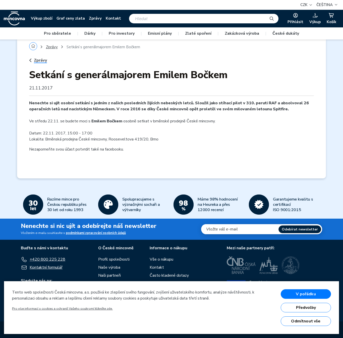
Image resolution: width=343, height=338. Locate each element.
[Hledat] (271, 18)
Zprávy (95, 18)
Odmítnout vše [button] (305, 321)
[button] (326, 5)
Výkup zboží (41, 18)
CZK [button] (304, 4)
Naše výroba (109, 267)
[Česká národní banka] (241, 265)
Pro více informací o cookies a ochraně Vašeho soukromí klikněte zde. (62, 308)
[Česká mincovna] (14, 19)
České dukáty (285, 33)
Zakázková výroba (242, 33)
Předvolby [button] (306, 307)
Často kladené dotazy (169, 275)
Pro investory (122, 33)
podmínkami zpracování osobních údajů (96, 233)
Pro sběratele (57, 33)
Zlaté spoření (198, 33)
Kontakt (113, 18)
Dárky (89, 33)
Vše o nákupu (161, 259)
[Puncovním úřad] (269, 265)
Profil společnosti (114, 259)
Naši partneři (109, 275)
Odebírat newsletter (300, 229)
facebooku (114, 149)
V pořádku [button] (306, 294)
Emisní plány (160, 33)
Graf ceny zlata (70, 18)
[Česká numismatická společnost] (291, 265)
